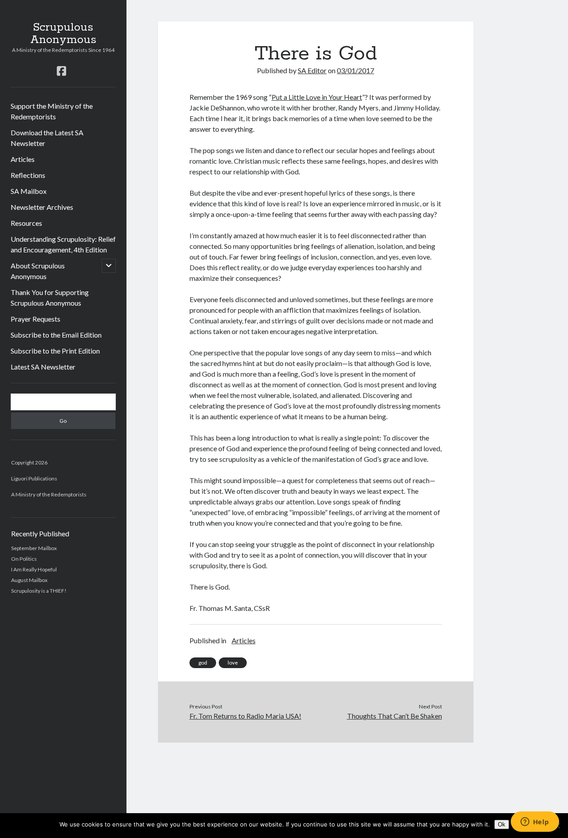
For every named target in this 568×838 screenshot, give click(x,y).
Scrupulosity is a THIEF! (39, 590)
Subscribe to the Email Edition (56, 334)
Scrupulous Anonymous (63, 33)
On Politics (24, 558)
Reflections (28, 175)
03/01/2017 (355, 70)
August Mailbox (29, 580)
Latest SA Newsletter (43, 366)
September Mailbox (34, 548)
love (233, 662)
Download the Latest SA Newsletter (47, 137)
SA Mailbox (29, 191)
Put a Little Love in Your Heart (317, 97)
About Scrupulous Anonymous (38, 270)
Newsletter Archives (42, 207)
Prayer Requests (35, 319)
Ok (501, 824)
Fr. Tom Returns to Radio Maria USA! (245, 716)
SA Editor (312, 70)
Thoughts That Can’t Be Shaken (394, 716)
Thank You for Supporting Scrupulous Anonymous (50, 297)
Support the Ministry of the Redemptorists (52, 111)
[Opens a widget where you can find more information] (534, 822)
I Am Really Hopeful (34, 569)
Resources (26, 223)
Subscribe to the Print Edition (55, 350)
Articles (23, 159)
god (202, 662)
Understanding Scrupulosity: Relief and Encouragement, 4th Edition (63, 244)
